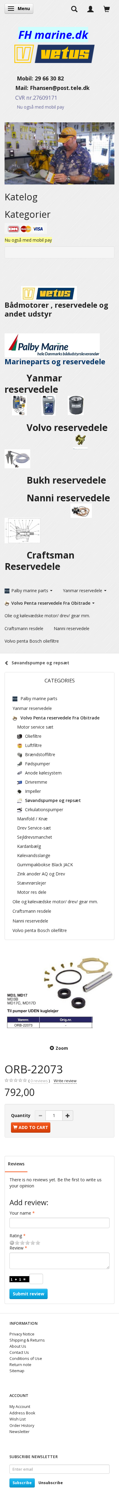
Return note (20, 1364)
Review (16, 1248)
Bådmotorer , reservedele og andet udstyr (56, 309)
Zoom (62, 1048)
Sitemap (16, 1370)
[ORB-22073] (59, 993)
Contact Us (19, 1352)
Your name (20, 1213)
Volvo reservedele (68, 427)
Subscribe (22, 1482)
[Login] (90, 9)
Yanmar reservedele (33, 383)
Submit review (28, 1294)
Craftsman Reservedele (39, 561)
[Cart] (106, 9)
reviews (39, 1080)
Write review (65, 1080)
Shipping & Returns (27, 1340)
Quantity (21, 1115)
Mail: (17, 87)
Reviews (16, 1164)
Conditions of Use (25, 1358)
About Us (17, 1346)
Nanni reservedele (70, 498)
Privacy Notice (21, 1334)
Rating (15, 1235)
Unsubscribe (50, 1482)
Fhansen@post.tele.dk (60, 87)
